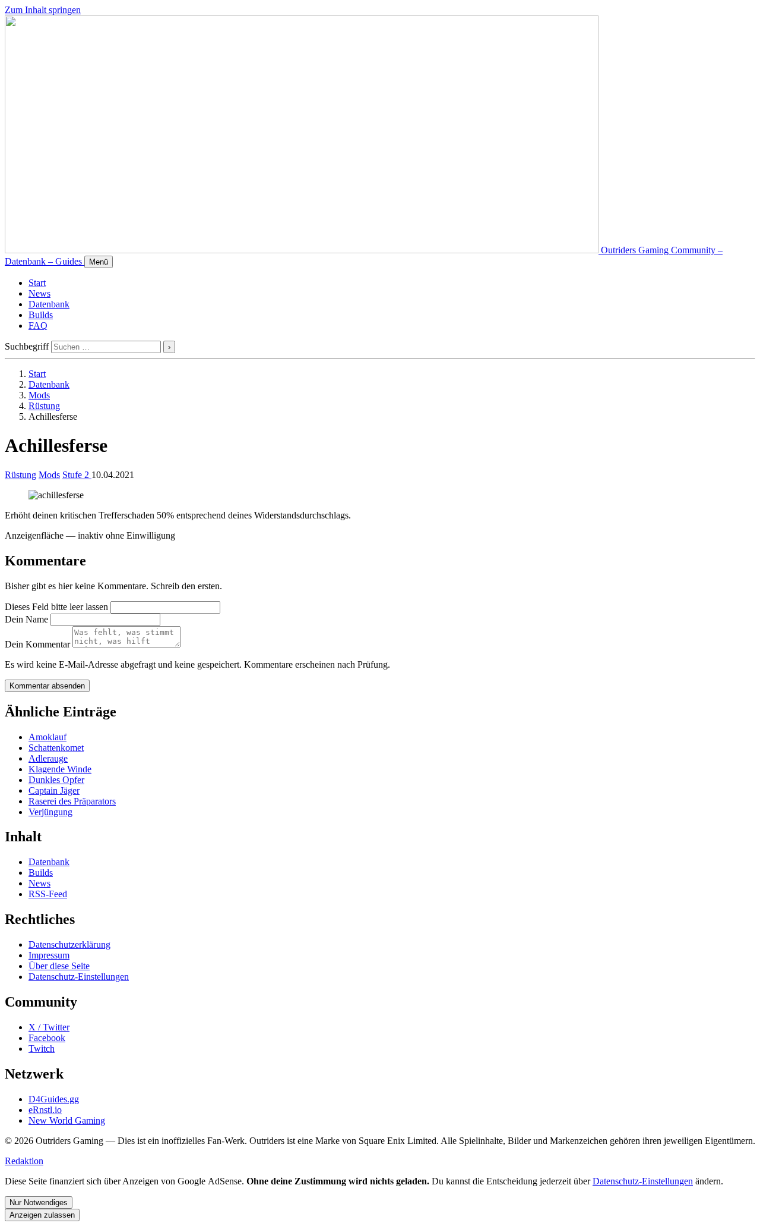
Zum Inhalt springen (43, 10)
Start (37, 283)
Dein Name (26, 619)
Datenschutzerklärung (69, 944)
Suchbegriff (27, 346)
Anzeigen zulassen (42, 1215)
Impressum (48, 955)
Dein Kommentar (37, 644)
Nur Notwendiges (39, 1202)
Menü (98, 261)
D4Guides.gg (53, 1099)
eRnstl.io (45, 1110)
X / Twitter (48, 1027)
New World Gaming (66, 1120)
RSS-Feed (47, 894)
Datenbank (48, 304)
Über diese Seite (59, 966)
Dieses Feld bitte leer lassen (56, 607)
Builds (40, 315)
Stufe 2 (76, 475)
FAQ (38, 325)
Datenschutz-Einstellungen (78, 977)
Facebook (46, 1038)
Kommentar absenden (47, 685)
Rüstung (44, 406)
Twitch (41, 1048)
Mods (39, 395)
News (39, 293)
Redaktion (24, 1161)
